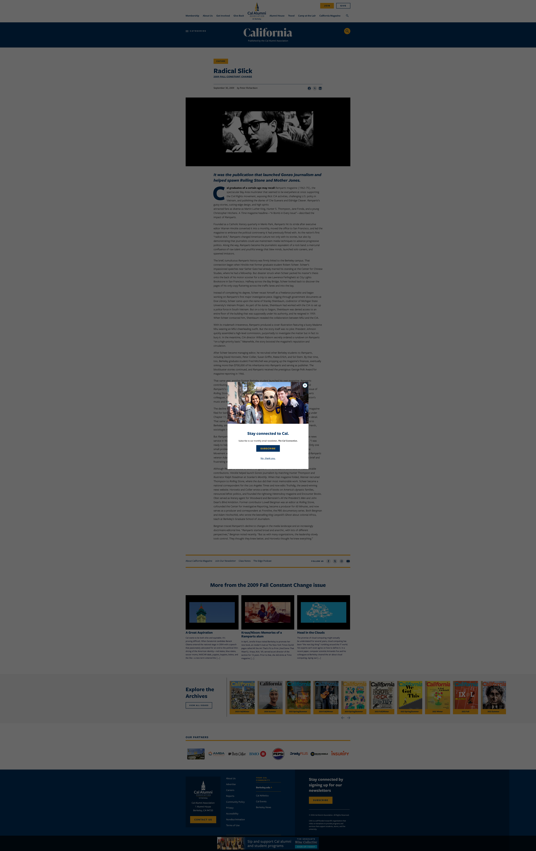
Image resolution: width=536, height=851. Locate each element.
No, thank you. (268, 458)
